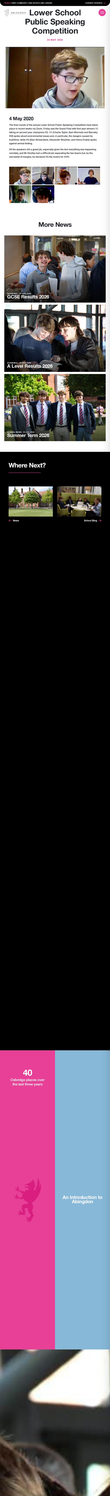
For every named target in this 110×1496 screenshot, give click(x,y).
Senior (7, 3)
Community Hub (24, 3)
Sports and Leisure (42, 3)
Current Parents (93, 3)
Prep (14, 3)
